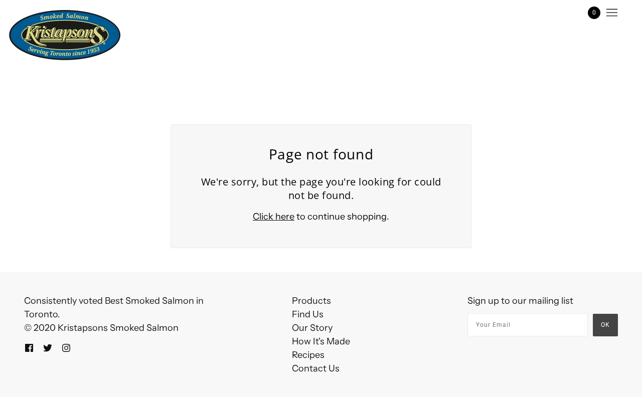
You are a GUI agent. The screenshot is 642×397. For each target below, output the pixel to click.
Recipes (308, 354)
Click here (273, 216)
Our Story (312, 327)
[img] (29, 347)
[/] (64, 35)
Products (311, 300)
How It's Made (321, 341)
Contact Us (316, 368)
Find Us (308, 314)
